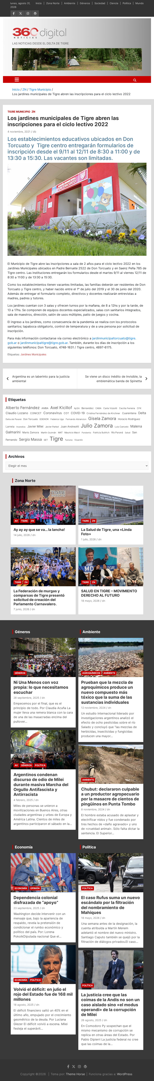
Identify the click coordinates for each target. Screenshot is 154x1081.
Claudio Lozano (17, 413)
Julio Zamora (97, 425)
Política (127, 3)
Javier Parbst (52, 426)
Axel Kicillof (61, 407)
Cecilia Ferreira (127, 408)
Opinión (35, 888)
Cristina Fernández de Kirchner (103, 413)
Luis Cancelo (121, 426)
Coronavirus (52, 413)
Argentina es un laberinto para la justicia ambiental (40, 379)
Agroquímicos (91, 673)
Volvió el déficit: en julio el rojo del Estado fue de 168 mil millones (43, 994)
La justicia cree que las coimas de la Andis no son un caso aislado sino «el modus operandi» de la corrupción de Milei (110, 1004)
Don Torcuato (30, 419)
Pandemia (86, 432)
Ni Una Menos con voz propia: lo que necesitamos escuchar (41, 687)
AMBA (45, 408)
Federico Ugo (57, 419)
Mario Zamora (30, 432)
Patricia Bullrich (101, 432)
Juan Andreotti (70, 426)
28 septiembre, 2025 (26, 697)
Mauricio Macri (72, 432)
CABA (98, 408)
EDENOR (44, 419)
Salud (127, 432)
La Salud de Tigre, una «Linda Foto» (106, 532)
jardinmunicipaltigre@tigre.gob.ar (44, 343)
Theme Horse (75, 1074)
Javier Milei (35, 426)
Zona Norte (53, 3)
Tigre (56, 438)
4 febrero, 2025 (23, 800)
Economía (24, 847)
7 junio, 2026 (21, 609)
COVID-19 (78, 413)
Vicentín (78, 440)
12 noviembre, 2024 (93, 707)
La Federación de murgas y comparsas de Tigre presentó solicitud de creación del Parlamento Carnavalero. (39, 597)
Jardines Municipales (33, 354)
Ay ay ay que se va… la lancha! (39, 530)
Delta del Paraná (13, 419)
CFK (139, 408)
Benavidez (88, 408)
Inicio (39, 3)
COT (66, 413)
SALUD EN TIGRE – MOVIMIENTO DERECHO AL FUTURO (109, 593)
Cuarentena (129, 413)
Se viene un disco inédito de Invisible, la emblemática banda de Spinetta (113, 379)
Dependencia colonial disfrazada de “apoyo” (36, 900)
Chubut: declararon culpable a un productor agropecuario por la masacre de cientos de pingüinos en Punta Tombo (110, 796)
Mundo (139, 3)
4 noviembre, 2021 (19, 131)
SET (46, 440)
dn (33, 535)
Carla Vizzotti (110, 408)
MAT (60, 432)
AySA (77, 408)
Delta (142, 413)
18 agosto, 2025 (24, 1004)
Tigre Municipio (19, 111)
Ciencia (114, 3)
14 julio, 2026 (22, 535)
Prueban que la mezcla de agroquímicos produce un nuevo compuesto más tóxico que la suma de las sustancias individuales (107, 692)
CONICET (36, 413)
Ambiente (69, 3)
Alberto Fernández (23, 407)
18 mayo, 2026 (90, 600)
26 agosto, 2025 (91, 1020)
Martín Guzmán (48, 432)
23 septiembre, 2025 (26, 908)
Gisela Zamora (102, 418)
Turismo (68, 440)
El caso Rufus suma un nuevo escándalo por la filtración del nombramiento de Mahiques (110, 905)
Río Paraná (117, 432)
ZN (33, 111)
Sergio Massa (30, 439)
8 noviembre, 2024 (92, 809)
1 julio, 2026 (88, 539)
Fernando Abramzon (76, 419)
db (34, 131)
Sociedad (99, 3)
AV (16, 520)
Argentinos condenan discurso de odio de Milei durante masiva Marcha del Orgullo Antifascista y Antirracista (41, 784)
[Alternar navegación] (16, 79)
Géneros (85, 3)
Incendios (21, 426)
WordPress (124, 1074)
